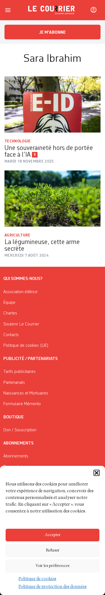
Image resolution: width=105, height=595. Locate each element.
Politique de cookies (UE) (25, 345)
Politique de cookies (37, 579)
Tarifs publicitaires (19, 372)
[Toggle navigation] (7, 10)
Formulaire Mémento (22, 404)
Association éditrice (20, 292)
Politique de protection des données (52, 587)
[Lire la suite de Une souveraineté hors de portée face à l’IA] (52, 104)
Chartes (10, 313)
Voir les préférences (52, 566)
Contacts (11, 335)
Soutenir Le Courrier (21, 324)
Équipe (9, 302)
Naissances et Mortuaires (25, 393)
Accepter (52, 535)
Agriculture (17, 235)
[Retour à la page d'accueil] (52, 10)
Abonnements (15, 456)
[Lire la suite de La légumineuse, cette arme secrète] (52, 198)
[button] (96, 473)
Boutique (13, 417)
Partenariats (14, 382)
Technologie (17, 141)
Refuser (52, 550)
